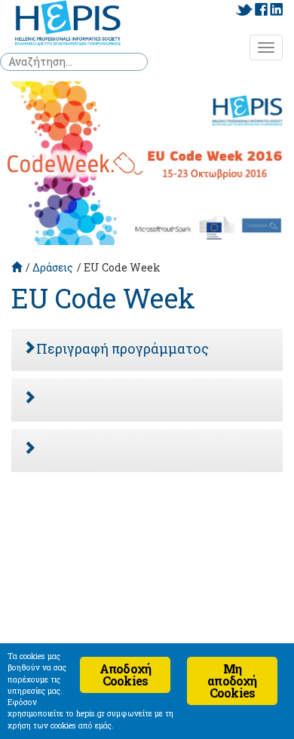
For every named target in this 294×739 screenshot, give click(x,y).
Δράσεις (52, 267)
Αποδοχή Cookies (125, 674)
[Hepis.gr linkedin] (276, 9)
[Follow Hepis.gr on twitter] (244, 10)
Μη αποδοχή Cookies (231, 681)
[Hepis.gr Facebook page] (261, 9)
